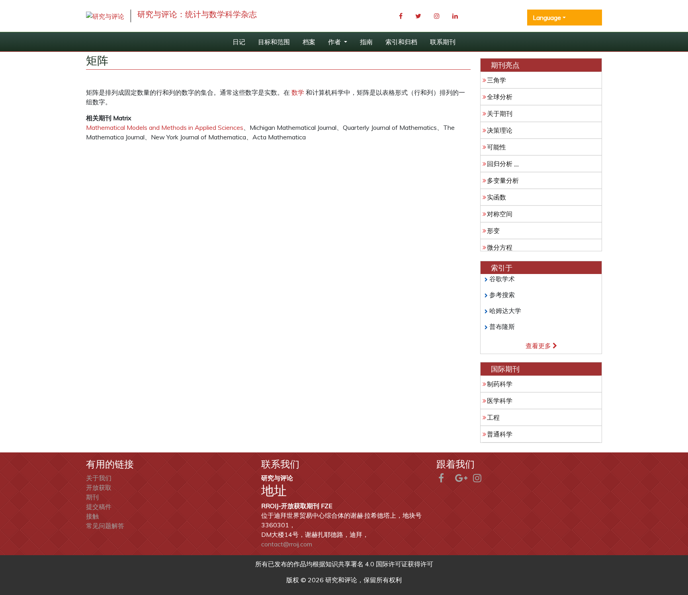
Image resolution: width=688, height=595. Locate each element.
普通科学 (499, 434)
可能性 (496, 147)
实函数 (496, 197)
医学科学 (499, 401)
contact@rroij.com (286, 544)
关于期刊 (499, 113)
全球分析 (499, 97)
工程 (493, 417)
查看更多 (539, 346)
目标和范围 (274, 42)
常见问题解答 (105, 526)
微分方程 (499, 247)
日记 (239, 42)
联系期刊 (442, 42)
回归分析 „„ (503, 164)
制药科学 (499, 384)
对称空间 (499, 214)
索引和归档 (401, 42)
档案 (309, 42)
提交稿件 (98, 507)
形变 (493, 231)
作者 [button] (335, 42)
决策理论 (499, 130)
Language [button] (547, 18)
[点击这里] (105, 16)
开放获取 (98, 487)
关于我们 (98, 478)
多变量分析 (503, 180)
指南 (366, 42)
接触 (92, 516)
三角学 (496, 80)
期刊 (92, 497)
